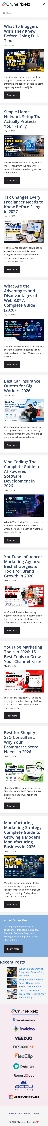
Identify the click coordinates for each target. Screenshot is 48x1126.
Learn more (13, 948)
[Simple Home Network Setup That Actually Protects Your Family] (12, 983)
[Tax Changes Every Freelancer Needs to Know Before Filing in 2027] (12, 994)
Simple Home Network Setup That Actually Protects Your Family (31, 983)
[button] (44, 4)
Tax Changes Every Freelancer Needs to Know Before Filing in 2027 (32, 994)
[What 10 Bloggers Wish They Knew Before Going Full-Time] (12, 972)
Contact (35, 1113)
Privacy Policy (15, 1113)
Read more (12, 95)
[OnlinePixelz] (16, 4)
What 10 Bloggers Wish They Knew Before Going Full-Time (32, 972)
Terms (27, 1113)
